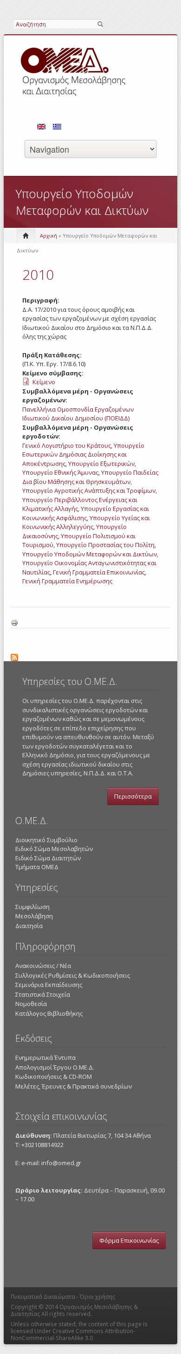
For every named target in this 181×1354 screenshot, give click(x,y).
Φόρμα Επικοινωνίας (129, 1240)
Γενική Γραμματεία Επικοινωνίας (99, 572)
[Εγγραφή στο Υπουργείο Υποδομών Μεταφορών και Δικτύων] (90, 656)
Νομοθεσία (31, 1003)
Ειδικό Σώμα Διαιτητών (48, 858)
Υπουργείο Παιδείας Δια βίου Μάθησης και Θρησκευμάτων (90, 477)
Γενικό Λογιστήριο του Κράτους (66, 445)
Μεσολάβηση (34, 916)
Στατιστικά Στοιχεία (42, 994)
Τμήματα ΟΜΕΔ (36, 867)
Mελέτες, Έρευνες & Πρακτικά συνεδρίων (73, 1086)
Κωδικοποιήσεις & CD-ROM (53, 1076)
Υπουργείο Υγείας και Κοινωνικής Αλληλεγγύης (86, 522)
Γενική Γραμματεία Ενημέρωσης (67, 581)
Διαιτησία (29, 926)
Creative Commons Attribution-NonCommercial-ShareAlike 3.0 (73, 1334)
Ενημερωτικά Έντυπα (45, 1057)
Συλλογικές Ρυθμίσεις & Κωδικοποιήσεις (72, 975)
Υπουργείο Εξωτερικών (101, 463)
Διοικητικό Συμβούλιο (46, 840)
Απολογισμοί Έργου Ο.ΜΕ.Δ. (54, 1067)
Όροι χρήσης (97, 1297)
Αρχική (48, 235)
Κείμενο (43, 382)
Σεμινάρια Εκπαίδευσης (48, 984)
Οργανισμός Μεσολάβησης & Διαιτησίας (74, 1310)
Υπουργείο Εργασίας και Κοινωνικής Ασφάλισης (85, 513)
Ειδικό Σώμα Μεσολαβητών (54, 849)
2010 (38, 274)
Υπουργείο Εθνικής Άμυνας (60, 472)
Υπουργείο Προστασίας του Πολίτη (105, 545)
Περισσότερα (133, 796)
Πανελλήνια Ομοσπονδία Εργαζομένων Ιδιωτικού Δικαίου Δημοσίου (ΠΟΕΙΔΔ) (78, 414)
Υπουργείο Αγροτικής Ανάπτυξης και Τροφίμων (88, 490)
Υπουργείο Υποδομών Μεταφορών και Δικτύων (89, 554)
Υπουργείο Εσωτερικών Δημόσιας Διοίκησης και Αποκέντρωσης (83, 454)
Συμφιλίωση (32, 907)
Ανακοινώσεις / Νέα (43, 965)
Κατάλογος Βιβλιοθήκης (49, 1013)
